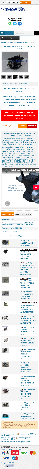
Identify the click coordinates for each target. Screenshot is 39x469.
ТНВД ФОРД (29, 224)
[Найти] (36, 33)
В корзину (23, 125)
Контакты (11, 449)
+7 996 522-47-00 (9, 442)
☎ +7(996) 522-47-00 (14, 18)
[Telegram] (15, 25)
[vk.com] (20, 25)
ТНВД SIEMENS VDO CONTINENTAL (17, 223)
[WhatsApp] (10, 25)
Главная (4, 449)
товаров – (9, 38)
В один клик (32, 125)
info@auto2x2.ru (15, 20)
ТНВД (26, 223)
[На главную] (12, 9)
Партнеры (18, 449)
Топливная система (15, 223)
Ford (25, 83)
